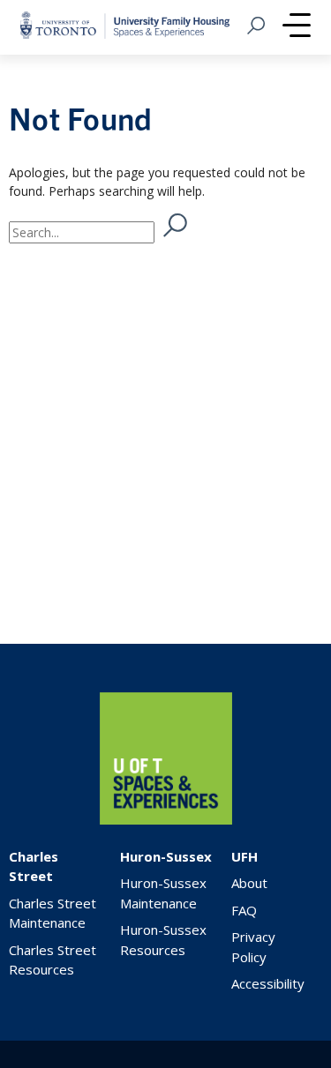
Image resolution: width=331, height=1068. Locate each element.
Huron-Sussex (166, 856)
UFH (244, 856)
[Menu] (296, 27)
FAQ (244, 910)
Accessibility (268, 983)
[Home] (166, 819)
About (249, 883)
